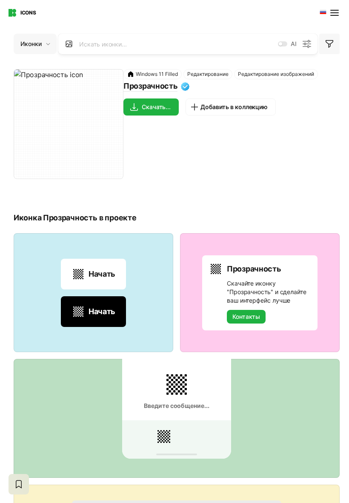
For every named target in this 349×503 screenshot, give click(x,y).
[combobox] (322, 13)
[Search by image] (69, 44)
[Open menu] (335, 13)
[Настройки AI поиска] (307, 44)
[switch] (282, 43)
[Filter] (329, 44)
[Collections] (19, 484)
